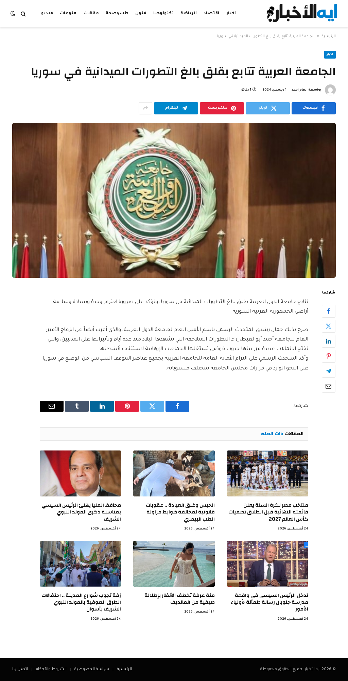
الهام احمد (300, 90)
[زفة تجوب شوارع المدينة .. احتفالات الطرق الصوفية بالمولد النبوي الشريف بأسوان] (80, 564)
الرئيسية (329, 36)
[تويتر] (328, 326)
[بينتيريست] (328, 356)
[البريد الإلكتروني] (328, 386)
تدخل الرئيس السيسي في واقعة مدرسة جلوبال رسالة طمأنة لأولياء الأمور (269, 602)
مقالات (91, 13)
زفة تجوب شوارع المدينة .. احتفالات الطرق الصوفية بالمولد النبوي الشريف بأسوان (81, 602)
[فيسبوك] (328, 311)
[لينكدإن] (328, 341)
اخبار (231, 13)
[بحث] (23, 13)
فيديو (47, 13)
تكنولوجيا (163, 13)
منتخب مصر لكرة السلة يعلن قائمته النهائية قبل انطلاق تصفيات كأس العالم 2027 (268, 512)
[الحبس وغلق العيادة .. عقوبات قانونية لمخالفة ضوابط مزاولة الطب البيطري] (173, 473)
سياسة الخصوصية (91, 669)
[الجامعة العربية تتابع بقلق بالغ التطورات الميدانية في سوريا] (174, 200)
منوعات (68, 13)
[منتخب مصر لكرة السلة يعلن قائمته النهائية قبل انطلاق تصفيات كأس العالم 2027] (267, 473)
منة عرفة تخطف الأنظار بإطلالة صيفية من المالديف (179, 599)
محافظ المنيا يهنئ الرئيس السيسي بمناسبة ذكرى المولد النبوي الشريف (81, 512)
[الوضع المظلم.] (13, 14)
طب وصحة (117, 13)
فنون (140, 13)
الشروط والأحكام (51, 669)
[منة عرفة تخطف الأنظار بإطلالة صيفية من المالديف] (173, 564)
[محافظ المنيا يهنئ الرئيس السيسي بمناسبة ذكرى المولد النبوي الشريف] (80, 473)
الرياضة (188, 13)
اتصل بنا (20, 669)
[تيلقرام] (328, 371)
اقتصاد (211, 13)
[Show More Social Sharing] (145, 108)
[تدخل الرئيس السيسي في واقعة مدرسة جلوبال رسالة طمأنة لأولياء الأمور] (267, 564)
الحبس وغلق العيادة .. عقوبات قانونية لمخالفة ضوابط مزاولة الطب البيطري (180, 512)
